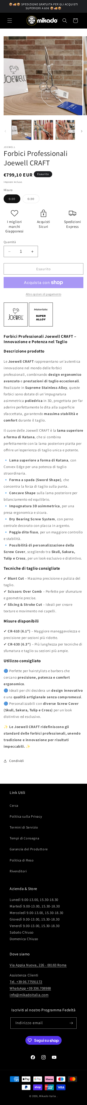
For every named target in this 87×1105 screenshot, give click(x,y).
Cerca (14, 805)
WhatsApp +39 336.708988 (30, 988)
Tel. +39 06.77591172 (26, 981)
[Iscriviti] (71, 1023)
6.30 (33, 199)
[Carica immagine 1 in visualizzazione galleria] (21, 129)
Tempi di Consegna (24, 838)
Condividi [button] (16, 761)
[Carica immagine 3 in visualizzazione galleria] (65, 129)
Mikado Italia (47, 1096)
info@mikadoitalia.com (29, 994)
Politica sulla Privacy (26, 816)
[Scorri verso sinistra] (5, 131)
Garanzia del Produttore (29, 849)
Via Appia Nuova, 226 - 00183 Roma (38, 965)
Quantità (10, 242)
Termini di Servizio (24, 827)
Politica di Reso (22, 860)
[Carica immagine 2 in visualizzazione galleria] (43, 129)
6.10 (14, 199)
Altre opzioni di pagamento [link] (43, 294)
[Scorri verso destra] (81, 131)
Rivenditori (18, 871)
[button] (9, 20)
